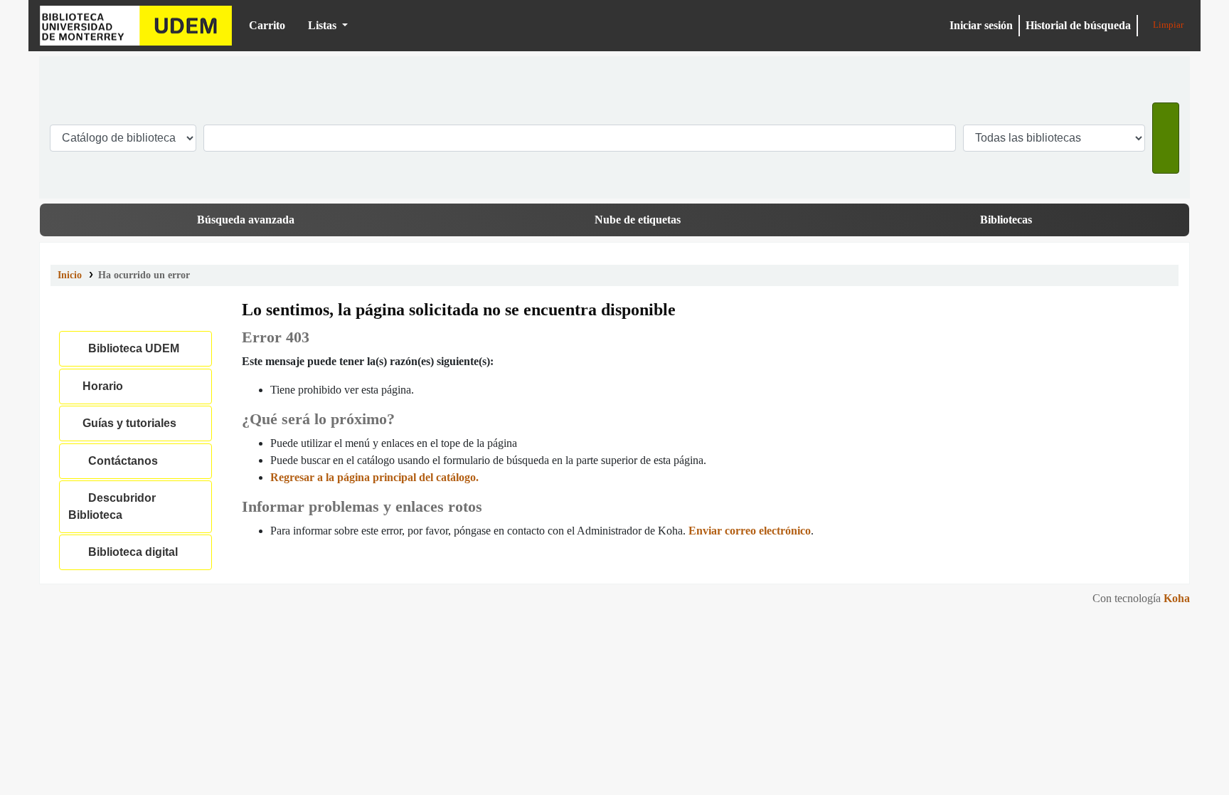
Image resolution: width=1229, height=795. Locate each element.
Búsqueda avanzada (245, 220)
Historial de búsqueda (1078, 25)
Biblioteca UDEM (136, 26)
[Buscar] (1165, 138)
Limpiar (1167, 25)
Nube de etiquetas (638, 220)
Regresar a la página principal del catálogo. (374, 477)
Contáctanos (120, 461)
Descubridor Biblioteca (112, 506)
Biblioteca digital (130, 552)
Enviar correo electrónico (749, 531)
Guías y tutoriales (126, 423)
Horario (100, 386)
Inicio (70, 275)
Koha (1177, 598)
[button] (261, 25)
